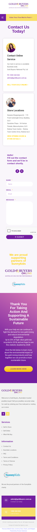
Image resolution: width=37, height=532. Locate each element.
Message (10, 200)
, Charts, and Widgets (29, 529)
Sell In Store (7, 427)
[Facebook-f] (17, 171)
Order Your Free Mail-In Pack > (20, 17)
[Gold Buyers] (18, 5)
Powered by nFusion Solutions (18, 531)
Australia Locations (9, 450)
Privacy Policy (8, 465)
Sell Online (6, 431)
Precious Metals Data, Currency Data (12, 529)
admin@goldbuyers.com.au (21, 499)
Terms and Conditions (10, 457)
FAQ (4, 454)
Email (9, 190)
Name (8, 180)
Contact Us (7, 446)
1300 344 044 (16, 511)
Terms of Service (9, 461)
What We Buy (7, 434)
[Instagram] (22, 171)
